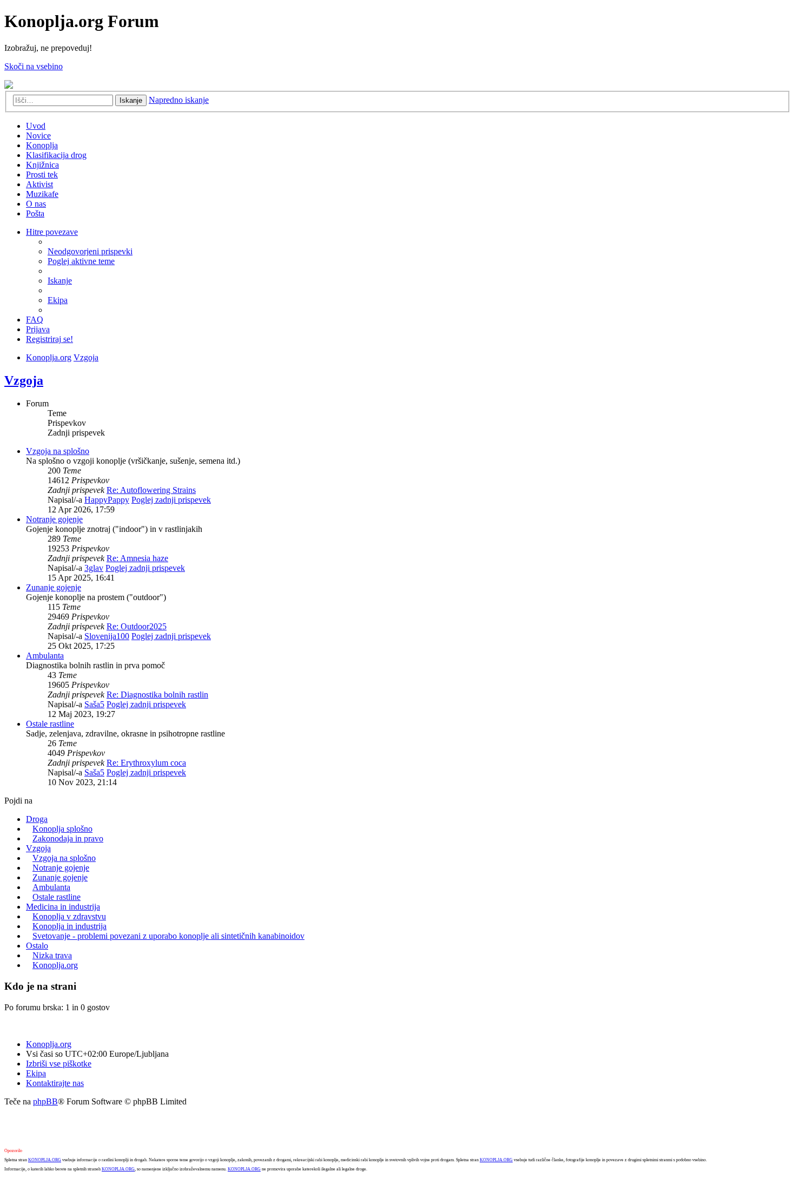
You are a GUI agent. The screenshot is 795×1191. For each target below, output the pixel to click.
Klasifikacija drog (56, 155)
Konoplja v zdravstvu (69, 916)
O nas (36, 203)
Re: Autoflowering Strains (151, 490)
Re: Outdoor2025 (137, 626)
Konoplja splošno (62, 828)
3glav (93, 568)
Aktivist (39, 184)
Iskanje (131, 100)
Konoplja (42, 145)
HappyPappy (106, 499)
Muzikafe (42, 194)
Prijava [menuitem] (38, 329)
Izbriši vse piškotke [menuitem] (58, 1063)
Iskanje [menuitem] (60, 280)
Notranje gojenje (54, 519)
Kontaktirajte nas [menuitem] (55, 1083)
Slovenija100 (106, 636)
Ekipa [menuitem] (58, 300)
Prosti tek (42, 174)
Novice (38, 135)
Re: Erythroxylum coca (146, 762)
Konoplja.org (48, 357)
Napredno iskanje (179, 99)
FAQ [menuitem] (34, 319)
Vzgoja (86, 357)
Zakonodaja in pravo (67, 838)
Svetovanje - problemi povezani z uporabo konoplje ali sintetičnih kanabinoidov (168, 935)
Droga (37, 819)
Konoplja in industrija (69, 926)
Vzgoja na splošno (57, 451)
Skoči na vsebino (33, 66)
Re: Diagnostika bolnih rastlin (157, 694)
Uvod (35, 125)
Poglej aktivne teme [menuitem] (81, 261)
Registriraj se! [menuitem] (49, 339)
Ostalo (37, 945)
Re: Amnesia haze (137, 558)
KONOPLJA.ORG (44, 1159)
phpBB (45, 1101)
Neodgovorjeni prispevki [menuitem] (90, 251)
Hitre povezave (52, 231)
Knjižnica (42, 164)
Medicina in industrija (63, 906)
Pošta (35, 213)
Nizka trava (52, 955)
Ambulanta (45, 655)
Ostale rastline (50, 723)
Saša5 (94, 704)
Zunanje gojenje (53, 587)
